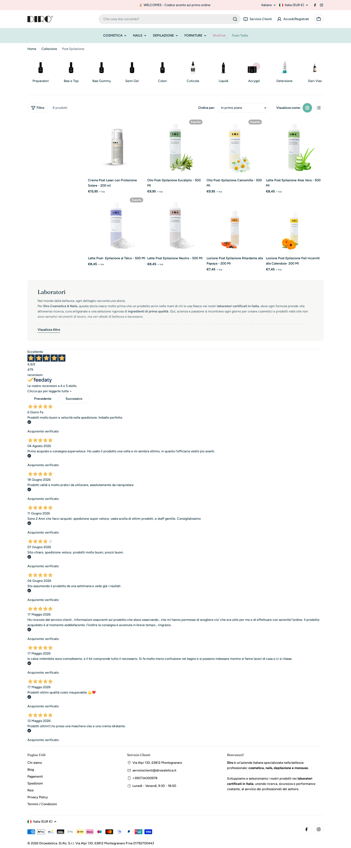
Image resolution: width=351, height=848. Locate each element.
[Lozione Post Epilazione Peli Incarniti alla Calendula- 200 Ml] (295, 224)
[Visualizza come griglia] (307, 108)
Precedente (42, 399)
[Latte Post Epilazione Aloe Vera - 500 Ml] (295, 146)
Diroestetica (48, 843)
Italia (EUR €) (294, 5)
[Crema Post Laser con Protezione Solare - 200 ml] (117, 146)
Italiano (266, 5)
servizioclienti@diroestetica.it (154, 770)
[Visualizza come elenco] (319, 108)
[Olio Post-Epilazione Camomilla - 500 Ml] (235, 146)
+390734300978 (144, 778)
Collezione (49, 49)
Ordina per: (206, 108)
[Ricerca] (235, 19)
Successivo (74, 399)
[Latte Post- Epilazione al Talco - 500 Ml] (117, 224)
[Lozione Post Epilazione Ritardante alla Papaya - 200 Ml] (235, 224)
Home (31, 49)
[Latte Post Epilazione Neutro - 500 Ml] (176, 224)
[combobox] (170, 19)
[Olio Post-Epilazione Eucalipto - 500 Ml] (176, 146)
